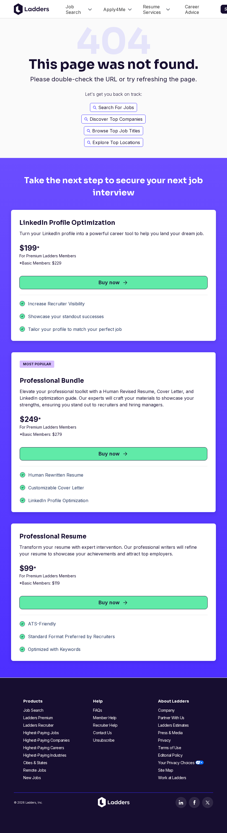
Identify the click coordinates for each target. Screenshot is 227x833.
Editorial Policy (170, 755)
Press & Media (170, 732)
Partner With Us (171, 717)
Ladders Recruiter (38, 725)
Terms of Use (169, 747)
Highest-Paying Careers (43, 747)
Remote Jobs (34, 770)
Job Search (33, 710)
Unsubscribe (104, 740)
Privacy (164, 740)
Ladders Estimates (173, 725)
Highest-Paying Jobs (41, 732)
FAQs (97, 710)
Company (166, 710)
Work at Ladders (172, 777)
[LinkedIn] (181, 802)
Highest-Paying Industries (44, 755)
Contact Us (102, 732)
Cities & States (35, 762)
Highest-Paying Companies (46, 740)
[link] (79, 9)
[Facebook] (194, 802)
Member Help (105, 717)
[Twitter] (207, 802)
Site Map (165, 770)
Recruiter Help (105, 725)
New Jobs (32, 777)
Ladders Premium (38, 717)
